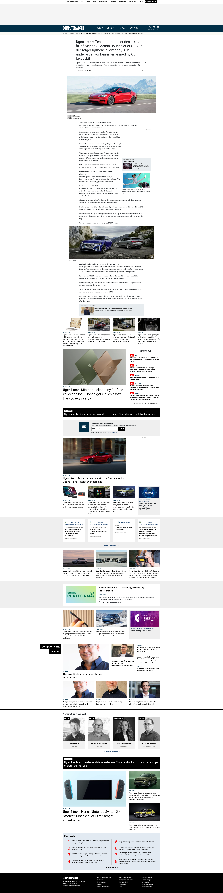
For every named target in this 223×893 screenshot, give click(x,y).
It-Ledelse (122, 28)
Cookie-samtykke (147, 880)
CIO (136, 365)
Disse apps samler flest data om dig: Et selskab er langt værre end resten (89, 848)
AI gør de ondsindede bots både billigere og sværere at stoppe (113, 308)
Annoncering (122, 2)
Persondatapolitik (147, 877)
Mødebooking (103, 2)
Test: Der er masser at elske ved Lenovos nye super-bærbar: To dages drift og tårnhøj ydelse (144, 360)
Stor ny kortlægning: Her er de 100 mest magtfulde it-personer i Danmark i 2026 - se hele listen (88, 861)
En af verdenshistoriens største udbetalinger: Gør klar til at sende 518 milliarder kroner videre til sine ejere (136, 848)
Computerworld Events (126, 880)
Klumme (137, 375)
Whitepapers (123, 884)
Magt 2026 (138, 383)
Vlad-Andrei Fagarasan (148, 744)
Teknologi (98, 28)
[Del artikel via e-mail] (143, 70)
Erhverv (110, 28)
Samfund (134, 28)
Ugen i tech (66, 332)
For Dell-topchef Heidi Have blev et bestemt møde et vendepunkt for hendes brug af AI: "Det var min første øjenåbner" (144, 397)
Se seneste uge (110, 867)
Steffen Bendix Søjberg (99, 744)
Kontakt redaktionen (103, 886)
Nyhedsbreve (132, 2)
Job (82, 2)
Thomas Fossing (74, 744)
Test (136, 355)
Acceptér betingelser (99, 432)
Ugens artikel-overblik (104, 877)
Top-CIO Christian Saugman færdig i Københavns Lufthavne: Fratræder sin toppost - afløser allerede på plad (142, 370)
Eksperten (113, 2)
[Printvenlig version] (145, 70)
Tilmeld (121, 428)
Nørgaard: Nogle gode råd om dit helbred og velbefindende (137, 842)
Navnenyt (100, 884)
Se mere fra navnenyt (110, 752)
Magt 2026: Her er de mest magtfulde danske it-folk (84, 33)
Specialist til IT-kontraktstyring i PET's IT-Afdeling (98, 531)
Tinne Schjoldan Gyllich (124, 744)
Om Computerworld (72, 2)
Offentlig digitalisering (128, 161)
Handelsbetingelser (148, 884)
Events (88, 2)
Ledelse (137, 393)
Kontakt (141, 2)
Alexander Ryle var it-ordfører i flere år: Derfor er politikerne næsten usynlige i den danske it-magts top (144, 388)
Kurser (95, 2)
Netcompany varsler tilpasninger (133, 33)
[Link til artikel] (74, 324)
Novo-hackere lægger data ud (112, 33)
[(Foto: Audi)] (111, 242)
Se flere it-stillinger (110, 545)
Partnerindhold (123, 882)
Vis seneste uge (152, 403)
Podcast (100, 880)
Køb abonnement (151, 2)
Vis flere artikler (138, 403)
